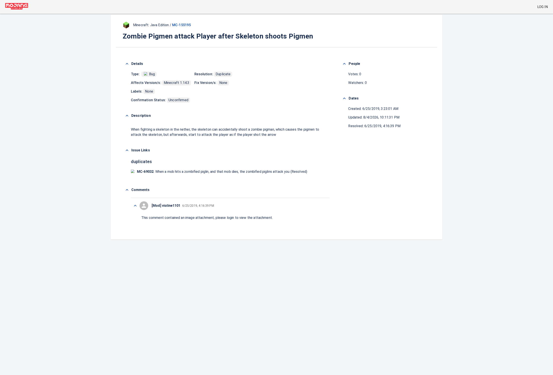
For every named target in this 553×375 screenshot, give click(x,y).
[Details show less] (127, 63)
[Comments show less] (127, 190)
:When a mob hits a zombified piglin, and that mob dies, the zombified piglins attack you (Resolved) (222, 172)
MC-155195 (181, 25)
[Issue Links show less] (127, 150)
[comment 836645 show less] (135, 205)
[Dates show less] (344, 98)
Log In (542, 7)
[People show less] (344, 63)
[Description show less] (127, 115)
